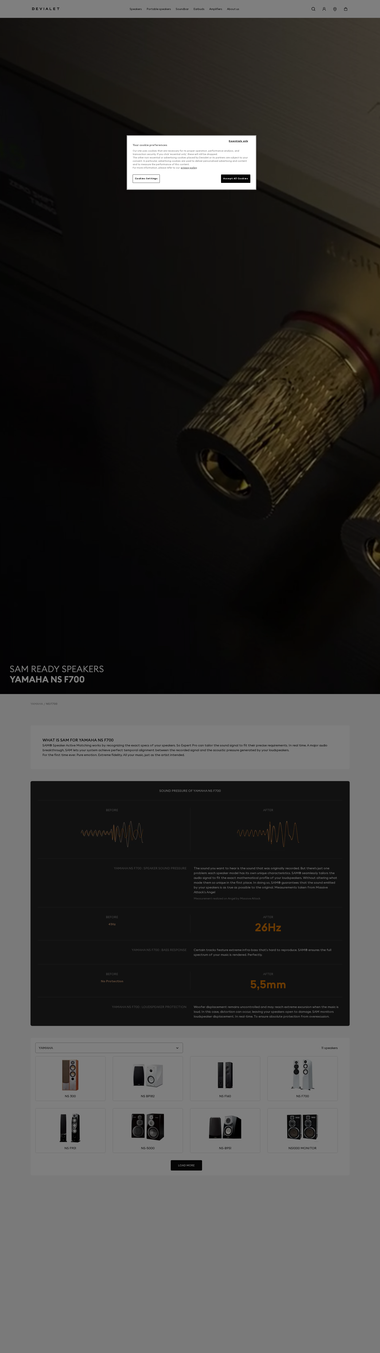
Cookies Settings (146, 178)
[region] (191, 162)
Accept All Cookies (235, 178)
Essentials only (238, 141)
